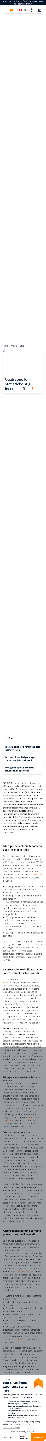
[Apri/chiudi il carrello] (39, 10)
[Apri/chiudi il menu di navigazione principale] (6, 10)
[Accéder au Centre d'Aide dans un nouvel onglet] (31, 10)
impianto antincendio (22, 1271)
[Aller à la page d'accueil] (11, 10)
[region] (23, 2)
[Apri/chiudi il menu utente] (35, 10)
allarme (6, 1336)
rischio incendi (35, 874)
